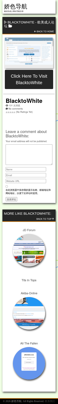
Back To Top (44, 219)
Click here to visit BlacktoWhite (29, 79)
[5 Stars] (14, 112)
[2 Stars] (9, 112)
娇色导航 (15, 6)
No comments (16, 108)
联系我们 (50, 401)
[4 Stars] (12, 112)
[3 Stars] (10, 112)
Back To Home (45, 31)
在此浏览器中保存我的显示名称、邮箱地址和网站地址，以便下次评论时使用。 (28, 191)
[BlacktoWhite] (29, 53)
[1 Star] (7, 112)
